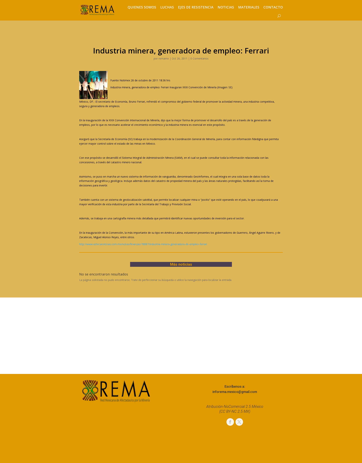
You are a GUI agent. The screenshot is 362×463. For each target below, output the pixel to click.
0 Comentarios (199, 58)
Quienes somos (142, 7)
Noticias (226, 7)
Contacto (273, 7)
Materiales (248, 7)
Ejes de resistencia (195, 7)
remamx (164, 58)
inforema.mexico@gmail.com (234, 392)
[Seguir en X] (239, 422)
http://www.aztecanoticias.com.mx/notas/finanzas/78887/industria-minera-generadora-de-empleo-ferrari (143, 244)
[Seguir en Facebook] (230, 422)
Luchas (167, 7)
